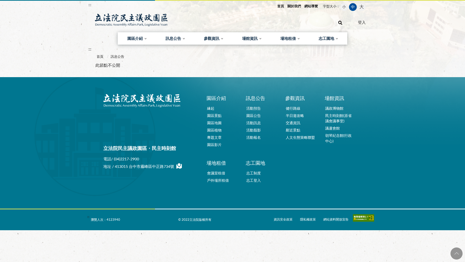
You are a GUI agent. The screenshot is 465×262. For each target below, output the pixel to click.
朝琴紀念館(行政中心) (338, 138)
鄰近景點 (293, 130)
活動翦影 (253, 130)
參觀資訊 (211, 39)
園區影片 (214, 145)
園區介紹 (135, 39)
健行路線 (293, 108)
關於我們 (294, 6)
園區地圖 (214, 123)
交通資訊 (293, 123)
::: (89, 5)
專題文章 (214, 137)
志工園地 (326, 39)
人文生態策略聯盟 (300, 137)
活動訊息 (253, 123)
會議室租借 (216, 173)
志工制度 (253, 173)
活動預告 (253, 108)
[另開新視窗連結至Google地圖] (179, 167)
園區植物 (214, 130)
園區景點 (214, 116)
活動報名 (253, 137)
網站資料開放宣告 (336, 219)
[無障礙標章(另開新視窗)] (363, 219)
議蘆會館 (332, 128)
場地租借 (288, 39)
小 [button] (344, 7)
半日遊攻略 (295, 116)
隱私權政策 (308, 219)
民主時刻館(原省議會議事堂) (338, 118)
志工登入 (253, 180)
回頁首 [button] (456, 253)
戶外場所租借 (218, 180)
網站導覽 (311, 6)
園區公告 (253, 116)
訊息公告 (173, 39)
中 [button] (353, 7)
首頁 (280, 6)
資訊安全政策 (283, 219)
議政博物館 (334, 108)
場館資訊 (250, 39)
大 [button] (361, 7)
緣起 (210, 108)
